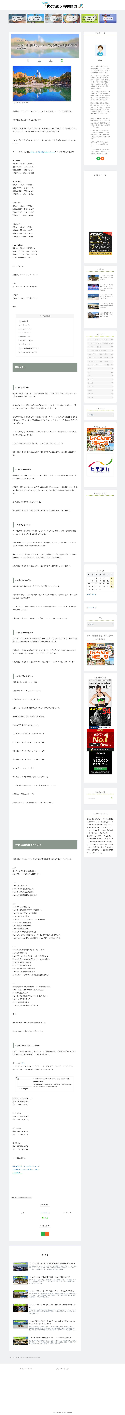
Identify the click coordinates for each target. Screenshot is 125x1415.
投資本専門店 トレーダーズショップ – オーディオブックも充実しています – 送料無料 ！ (26, 1170)
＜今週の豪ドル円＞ (26, 336)
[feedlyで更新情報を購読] (43, 1234)
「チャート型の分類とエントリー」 (42, 152)
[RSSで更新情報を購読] (47, 1234)
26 (111, 587)
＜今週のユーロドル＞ (26, 340)
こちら (22, 1063)
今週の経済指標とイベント (30, 348)
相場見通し (25, 321)
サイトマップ (91, 607)
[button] (110, 798)
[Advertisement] (26, 821)
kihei (100, 60)
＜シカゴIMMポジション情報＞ (29, 352)
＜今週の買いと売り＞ (26, 344)
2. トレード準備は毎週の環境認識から (22, 1197)
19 (111, 584)
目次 (44, 316)
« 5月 (89, 594)
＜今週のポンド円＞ (26, 332)
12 (111, 581)
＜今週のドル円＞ (25, 325)
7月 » (94, 594)
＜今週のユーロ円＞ (26, 329)
